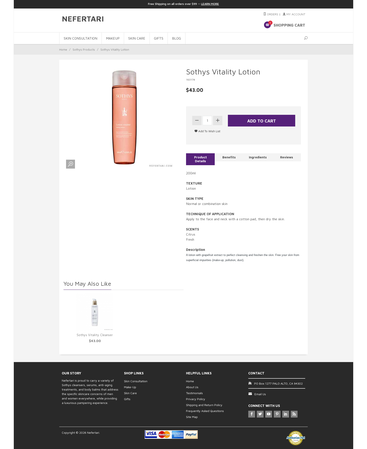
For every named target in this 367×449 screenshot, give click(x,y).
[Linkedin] (285, 414)
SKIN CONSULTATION (80, 38)
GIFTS (158, 38)
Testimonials (194, 393)
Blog (176, 38)
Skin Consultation (135, 381)
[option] (95, 318)
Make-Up (130, 387)
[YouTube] (268, 414)
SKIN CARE (136, 38)
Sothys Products (84, 49)
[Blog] (294, 414)
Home (63, 49)
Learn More (210, 4)
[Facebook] (251, 414)
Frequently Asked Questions (205, 411)
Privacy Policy (195, 399)
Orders (272, 14)
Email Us (260, 394)
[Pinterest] (277, 414)
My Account (295, 14)
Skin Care (130, 393)
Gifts (127, 399)
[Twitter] (260, 414)
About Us (192, 387)
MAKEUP (113, 38)
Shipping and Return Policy (204, 405)
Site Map (192, 417)
